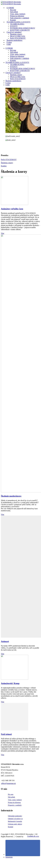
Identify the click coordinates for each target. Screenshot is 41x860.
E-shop (8, 83)
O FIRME (10, 8)
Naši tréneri (6, 734)
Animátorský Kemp (10, 683)
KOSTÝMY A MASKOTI (20, 71)
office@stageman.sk (8, 783)
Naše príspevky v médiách (19, 58)
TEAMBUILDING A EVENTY (18, 22)
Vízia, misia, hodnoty (17, 14)
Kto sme (13, 10)
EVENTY (14, 26)
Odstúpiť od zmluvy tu (15, 819)
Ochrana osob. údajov (15, 824)
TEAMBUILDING (17, 24)
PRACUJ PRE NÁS (17, 77)
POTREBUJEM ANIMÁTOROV (22, 69)
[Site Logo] (11, 2)
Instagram (9, 857)
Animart (5, 641)
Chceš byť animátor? (14, 32)
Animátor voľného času (12, 209)
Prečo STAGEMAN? (18, 79)
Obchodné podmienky (15, 816)
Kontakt (13, 60)
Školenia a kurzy (16, 34)
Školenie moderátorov (14, 40)
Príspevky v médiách (14, 805)
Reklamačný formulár (15, 821)
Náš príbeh (14, 12)
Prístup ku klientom (17, 16)
